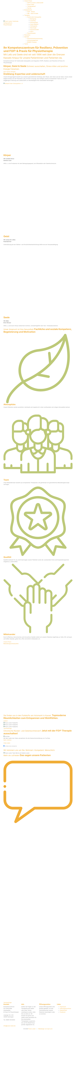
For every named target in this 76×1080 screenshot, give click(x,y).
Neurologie (33, 28)
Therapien (27, 15)
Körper (7, 155)
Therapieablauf (31, 6)
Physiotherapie (31, 33)
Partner (29, 8)
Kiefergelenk (33, 26)
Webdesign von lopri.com (45, 1029)
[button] (9, 71)
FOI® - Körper (31, 11)
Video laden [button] (6, 743)
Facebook (62, 1012)
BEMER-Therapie (32, 42)
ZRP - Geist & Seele (32, 13)
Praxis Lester (32, 1029)
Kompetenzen (28, 10)
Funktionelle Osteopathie (34, 17)
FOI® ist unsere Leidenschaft (35, 2)
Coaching (33, 20)
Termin (26, 44)
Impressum (63, 1006)
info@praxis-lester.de (9, 1026)
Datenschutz (63, 1010)
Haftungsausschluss (65, 1008)
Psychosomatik (34, 29)
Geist (6, 236)
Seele (6, 317)
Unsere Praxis (28, 1)
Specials (26, 36)
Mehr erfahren (7, 740)
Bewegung (33, 19)
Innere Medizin (34, 24)
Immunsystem (34, 22)
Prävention (27, 35)
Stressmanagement (32, 40)
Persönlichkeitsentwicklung (34, 38)
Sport (31, 31)
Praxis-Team (30, 4)
